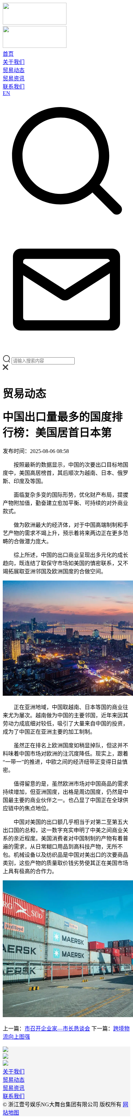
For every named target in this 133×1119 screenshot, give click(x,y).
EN (6, 93)
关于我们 (14, 62)
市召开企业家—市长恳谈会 (57, 1028)
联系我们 (14, 87)
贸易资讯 (14, 78)
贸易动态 (14, 70)
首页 (8, 54)
